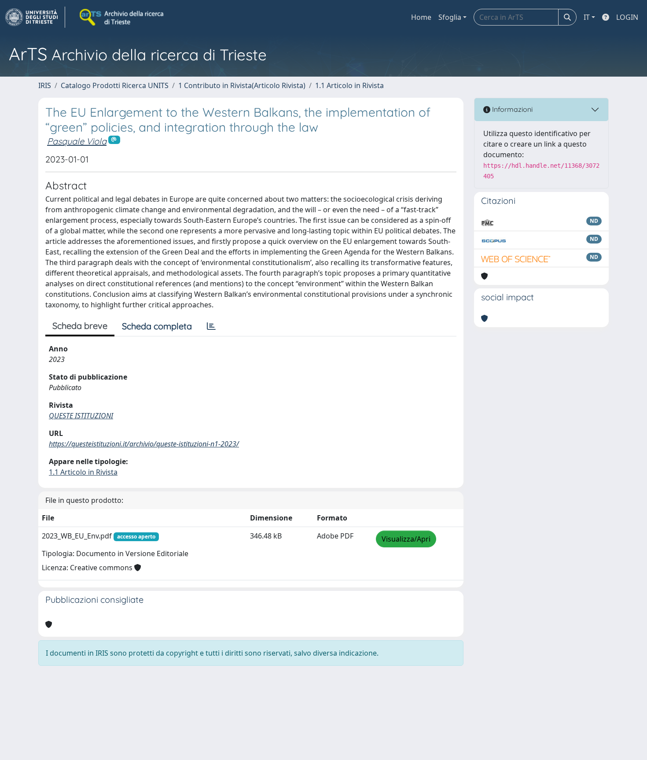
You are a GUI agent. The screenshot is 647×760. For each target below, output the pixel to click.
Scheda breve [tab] (79, 325)
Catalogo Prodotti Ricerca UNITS (115, 85)
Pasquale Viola (77, 141)
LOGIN (627, 17)
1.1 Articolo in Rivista (349, 85)
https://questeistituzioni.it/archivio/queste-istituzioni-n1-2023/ (144, 444)
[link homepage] (35, 17)
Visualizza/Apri (406, 539)
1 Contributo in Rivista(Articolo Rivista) (241, 85)
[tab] (211, 326)
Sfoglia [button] (449, 17)
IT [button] (587, 17)
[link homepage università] (122, 17)
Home (421, 17)
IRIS (44, 85)
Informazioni (511, 109)
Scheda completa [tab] (157, 326)
